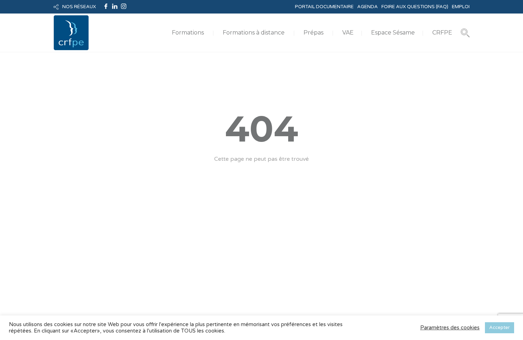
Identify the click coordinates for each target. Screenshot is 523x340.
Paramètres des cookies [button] (450, 328)
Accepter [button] (499, 327)
